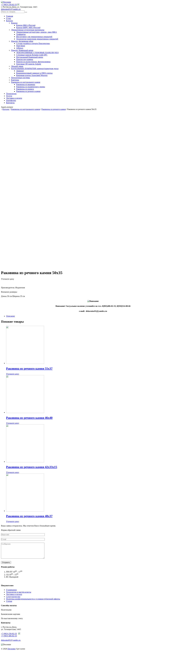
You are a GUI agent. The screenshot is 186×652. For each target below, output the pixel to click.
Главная (9, 16)
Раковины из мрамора (25, 84)
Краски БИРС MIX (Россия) (28, 27)
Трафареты (21, 34)
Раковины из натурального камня (25, 82)
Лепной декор (17, 66)
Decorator (12, 649)
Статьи (9, 601)
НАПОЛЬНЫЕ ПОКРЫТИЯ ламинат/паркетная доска (34, 68)
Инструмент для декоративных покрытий (34, 37)
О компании (11, 590)
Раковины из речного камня (28, 91)
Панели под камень (24, 59)
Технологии (11, 94)
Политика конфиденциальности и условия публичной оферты (33, 599)
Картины (15, 80)
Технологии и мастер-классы (18, 592)
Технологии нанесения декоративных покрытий (37, 39)
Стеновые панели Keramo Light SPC (31, 55)
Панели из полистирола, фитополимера (33, 62)
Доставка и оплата (14, 98)
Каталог (9, 21)
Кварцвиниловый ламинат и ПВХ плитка (34, 73)
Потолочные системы (20, 78)
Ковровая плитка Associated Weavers (31, 75)
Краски (14, 23)
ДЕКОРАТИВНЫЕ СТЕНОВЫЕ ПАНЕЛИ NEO (37, 53)
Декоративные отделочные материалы (27, 30)
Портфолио (11, 100)
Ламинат (20, 71)
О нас (8, 18)
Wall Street (20, 46)
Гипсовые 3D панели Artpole (28, 64)
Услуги (9, 96)
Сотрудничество (13, 597)
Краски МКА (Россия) (25, 25)
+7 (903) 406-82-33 (9, 636)
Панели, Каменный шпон (22, 50)
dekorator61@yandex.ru (10, 9)
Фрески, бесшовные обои (22, 41)
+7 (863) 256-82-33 (9, 5)
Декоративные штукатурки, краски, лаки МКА (36, 32)
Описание (10, 316)
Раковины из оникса (25, 89)
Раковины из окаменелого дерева (30, 87)
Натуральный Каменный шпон (29, 57)
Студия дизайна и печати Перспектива (33, 43)
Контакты (10, 103)
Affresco (19, 48)
